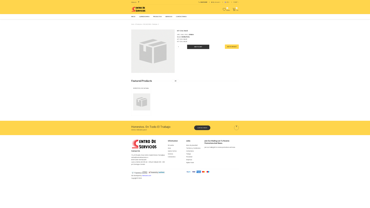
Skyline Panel (190, 162)
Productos (157, 16)
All (175, 81)
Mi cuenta (171, 145)
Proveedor (189, 157)
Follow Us (133, 2)
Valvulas (155, 24)
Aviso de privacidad (191, 145)
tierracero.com (146, 175)
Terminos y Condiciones (193, 148)
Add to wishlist (232, 46)
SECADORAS (147, 24)
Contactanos (181, 16)
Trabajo (188, 154)
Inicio (133, 16)
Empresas (189, 160)
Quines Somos (144, 16)
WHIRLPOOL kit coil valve (141, 88)
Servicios (168, 16)
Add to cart (198, 47)
